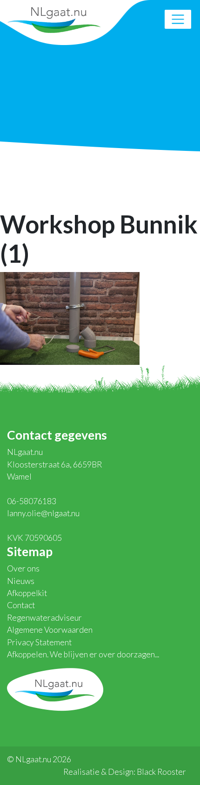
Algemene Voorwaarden (50, 630)
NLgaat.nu (53, 19)
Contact (21, 605)
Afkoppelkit (27, 593)
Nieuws (20, 581)
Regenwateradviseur (44, 618)
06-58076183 (31, 501)
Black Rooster (161, 772)
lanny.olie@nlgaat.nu (43, 513)
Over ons (23, 568)
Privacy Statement (39, 642)
